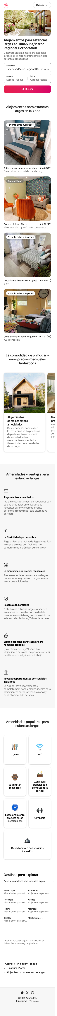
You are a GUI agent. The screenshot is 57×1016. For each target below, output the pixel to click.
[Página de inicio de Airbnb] (6, 5)
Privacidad (21, 1001)
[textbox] (15, 80)
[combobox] (27, 69)
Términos (34, 1001)
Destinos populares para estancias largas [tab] (24, 881)
